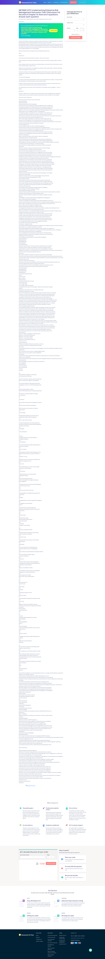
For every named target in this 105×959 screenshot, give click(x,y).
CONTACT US (39, 939)
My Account (82, 2)
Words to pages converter (51, 955)
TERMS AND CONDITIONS (62, 938)
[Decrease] (77, 30)
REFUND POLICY (62, 944)
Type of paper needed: (24, 854)
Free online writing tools (52, 935)
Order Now (73, 2)
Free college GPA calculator (51, 940)
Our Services (56, 2)
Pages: (48, 854)
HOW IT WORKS (39, 941)
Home (45, 2)
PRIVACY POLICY (62, 935)
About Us (50, 2)
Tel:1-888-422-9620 (78, 936)
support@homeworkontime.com (77, 938)
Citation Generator (51, 937)
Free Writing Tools (64, 2)
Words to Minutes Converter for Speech (52, 952)
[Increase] (83, 30)
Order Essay (53, 30)
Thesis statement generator (51, 948)
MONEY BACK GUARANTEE (62, 941)
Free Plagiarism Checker (51, 945)
